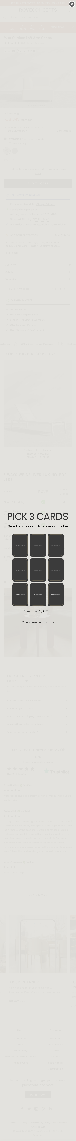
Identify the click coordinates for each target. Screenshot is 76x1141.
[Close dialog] (72, 4)
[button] (20, 545)
